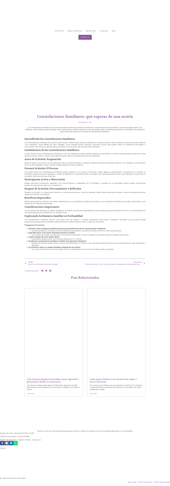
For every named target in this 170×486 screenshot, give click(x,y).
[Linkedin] (11, 443)
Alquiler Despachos (74, 31)
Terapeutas (103, 31)
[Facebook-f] (2, 443)
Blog (113, 31)
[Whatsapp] (15, 443)
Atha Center (59, 31)
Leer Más (30, 394)
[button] (42, 271)
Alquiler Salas (91, 31)
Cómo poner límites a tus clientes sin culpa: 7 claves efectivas (113, 380)
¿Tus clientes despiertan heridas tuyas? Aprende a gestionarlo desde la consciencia (53, 380)
